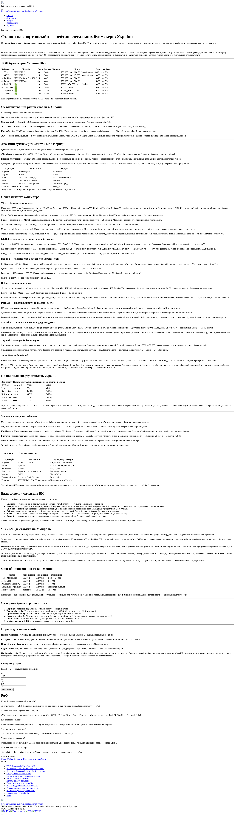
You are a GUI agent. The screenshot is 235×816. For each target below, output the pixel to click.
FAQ (9, 795)
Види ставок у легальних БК (20, 783)
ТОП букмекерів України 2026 (21, 766)
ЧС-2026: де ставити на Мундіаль (22, 786)
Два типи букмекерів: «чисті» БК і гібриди (26, 771)
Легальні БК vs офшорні (18, 781)
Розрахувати (7, 690)
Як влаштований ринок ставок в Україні (25, 768)
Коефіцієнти (30, 11)
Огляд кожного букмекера (19, 773)
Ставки (4, 11)
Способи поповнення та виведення (23, 788)
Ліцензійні (13, 11)
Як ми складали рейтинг (18, 778)
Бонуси (21, 11)
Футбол (39, 11)
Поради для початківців (18, 793)
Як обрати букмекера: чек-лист (21, 790)
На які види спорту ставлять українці (24, 776)
